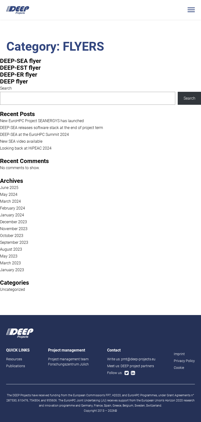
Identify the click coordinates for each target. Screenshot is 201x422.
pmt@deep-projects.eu (138, 359)
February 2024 (12, 208)
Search (6, 88)
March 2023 (10, 263)
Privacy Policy (184, 361)
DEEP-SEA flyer (20, 61)
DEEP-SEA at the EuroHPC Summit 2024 (34, 134)
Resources (14, 359)
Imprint (179, 354)
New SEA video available (21, 141)
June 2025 (9, 187)
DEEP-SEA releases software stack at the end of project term (51, 127)
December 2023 (13, 222)
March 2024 (10, 201)
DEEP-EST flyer (20, 67)
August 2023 (11, 249)
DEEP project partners (137, 366)
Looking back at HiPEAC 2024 (25, 148)
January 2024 (12, 215)
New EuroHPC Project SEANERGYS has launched (42, 120)
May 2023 (8, 256)
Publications (15, 366)
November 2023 (13, 228)
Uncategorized (12, 289)
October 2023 (11, 235)
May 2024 (8, 194)
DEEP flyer (14, 81)
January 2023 (12, 270)
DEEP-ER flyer (18, 74)
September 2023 (14, 242)
